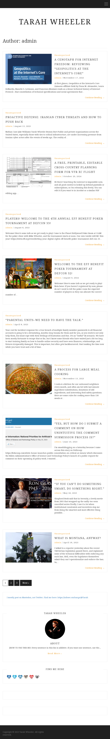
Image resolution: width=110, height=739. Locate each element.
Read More (55, 653)
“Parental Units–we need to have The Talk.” (44, 320)
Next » (26, 583)
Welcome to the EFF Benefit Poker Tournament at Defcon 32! (79, 269)
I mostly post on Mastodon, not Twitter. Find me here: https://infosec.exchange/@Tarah (47, 597)
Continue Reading (94, 97)
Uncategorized (62, 55)
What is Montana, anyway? (77, 538)
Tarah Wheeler (55, 21)
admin (57, 78)
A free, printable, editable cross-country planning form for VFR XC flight (78, 167)
